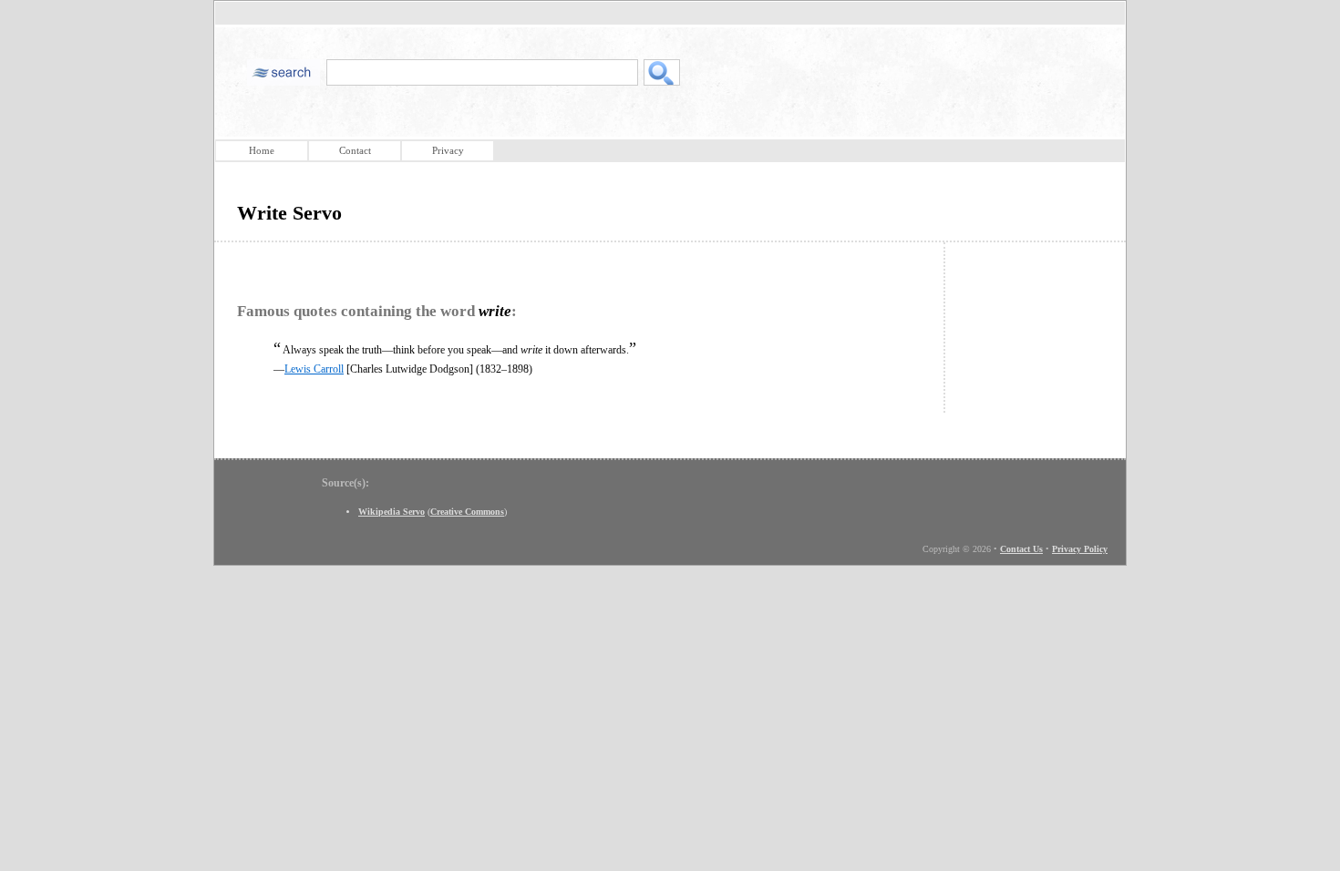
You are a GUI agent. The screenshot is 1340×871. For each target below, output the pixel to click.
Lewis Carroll (314, 369)
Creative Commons (467, 512)
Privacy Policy (1080, 549)
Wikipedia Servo (391, 512)
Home (261, 150)
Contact (355, 150)
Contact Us (1021, 549)
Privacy (448, 150)
